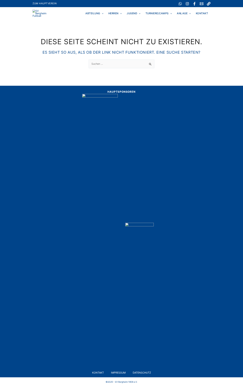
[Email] (201, 4)
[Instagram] (187, 4)
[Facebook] (194, 4)
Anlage (182, 13)
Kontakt (202, 13)
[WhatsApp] (180, 4)
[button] (101, 13)
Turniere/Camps (157, 13)
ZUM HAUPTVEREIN (45, 3)
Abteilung (92, 13)
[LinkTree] (208, 4)
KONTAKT (98, 372)
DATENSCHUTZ (142, 372)
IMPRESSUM (118, 372)
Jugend (132, 13)
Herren (113, 13)
